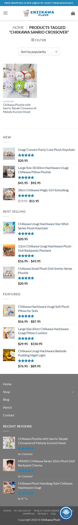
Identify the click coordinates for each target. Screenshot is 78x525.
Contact (8, 415)
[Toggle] (72, 391)
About (7, 407)
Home (18, 27)
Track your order (47, 510)
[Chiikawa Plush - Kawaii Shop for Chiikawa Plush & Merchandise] (39, 12)
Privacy (42, 513)
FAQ (53, 513)
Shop (6, 392)
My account (22, 510)
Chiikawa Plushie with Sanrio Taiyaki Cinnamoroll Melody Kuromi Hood (19, 108)
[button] (5, 13)
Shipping (29, 513)
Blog (6, 399)
